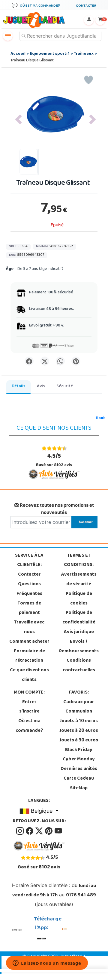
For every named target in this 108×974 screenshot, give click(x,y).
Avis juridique (79, 632)
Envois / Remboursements (79, 646)
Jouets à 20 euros (78, 731)
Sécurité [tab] (64, 386)
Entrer (29, 702)
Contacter (29, 575)
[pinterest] (49, 831)
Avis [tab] (41, 386)
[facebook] (30, 831)
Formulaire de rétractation (29, 656)
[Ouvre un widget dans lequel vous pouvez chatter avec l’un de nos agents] (47, 963)
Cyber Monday (79, 759)
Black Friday (78, 750)
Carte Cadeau (79, 779)
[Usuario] (89, 20)
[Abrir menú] (8, 36)
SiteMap (79, 788)
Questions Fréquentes (29, 589)
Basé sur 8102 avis (54, 460)
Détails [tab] (18, 386)
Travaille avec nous (29, 627)
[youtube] (58, 831)
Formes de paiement (29, 608)
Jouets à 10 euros (79, 721)
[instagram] (20, 831)
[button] (18, 119)
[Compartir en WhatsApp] (60, 361)
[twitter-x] (39, 831)
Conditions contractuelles (79, 665)
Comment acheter (29, 642)
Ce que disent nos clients (29, 675)
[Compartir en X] (44, 361)
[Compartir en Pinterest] (75, 361)
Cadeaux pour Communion (78, 707)
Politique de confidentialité (78, 617)
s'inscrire (29, 711)
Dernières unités (79, 769)
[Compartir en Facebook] (29, 361)
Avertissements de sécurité (79, 579)
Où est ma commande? (29, 726)
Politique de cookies (79, 598)
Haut (100, 418)
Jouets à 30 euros (78, 740)
